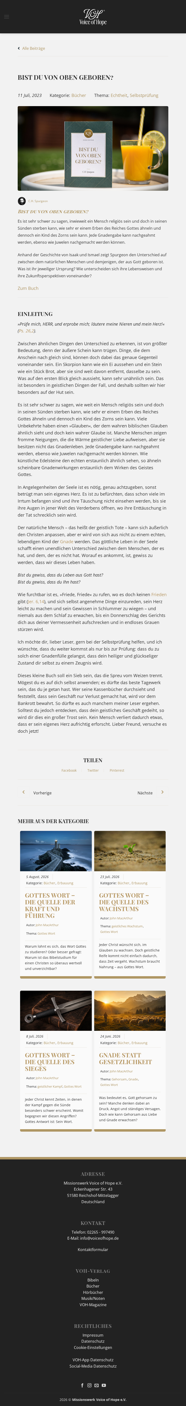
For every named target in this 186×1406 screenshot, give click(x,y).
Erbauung (65, 883)
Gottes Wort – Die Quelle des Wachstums (124, 902)
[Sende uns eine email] (96, 1385)
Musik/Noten (93, 1298)
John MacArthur (47, 925)
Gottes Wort (46, 933)
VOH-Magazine (93, 1304)
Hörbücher (93, 1292)
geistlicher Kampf (50, 1086)
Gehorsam (119, 1079)
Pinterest (117, 770)
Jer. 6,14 (36, 601)
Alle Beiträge (33, 48)
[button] (6, 16)
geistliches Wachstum (127, 926)
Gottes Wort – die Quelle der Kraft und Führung (50, 905)
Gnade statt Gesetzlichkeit (125, 1058)
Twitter (93, 770)
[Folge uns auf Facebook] (82, 1385)
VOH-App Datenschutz (93, 1359)
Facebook (69, 770)
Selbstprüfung (144, 95)
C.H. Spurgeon (38, 201)
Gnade (66, 541)
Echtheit (119, 95)
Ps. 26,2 (26, 331)
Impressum (93, 1335)
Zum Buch (28, 288)
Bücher (78, 95)
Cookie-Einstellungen (93, 1347)
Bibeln (93, 1280)
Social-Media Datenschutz (93, 1366)
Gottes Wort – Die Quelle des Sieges (50, 1061)
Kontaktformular (93, 1249)
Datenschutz (93, 1341)
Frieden (159, 594)
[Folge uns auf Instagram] (89, 1385)
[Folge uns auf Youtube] (104, 1385)
